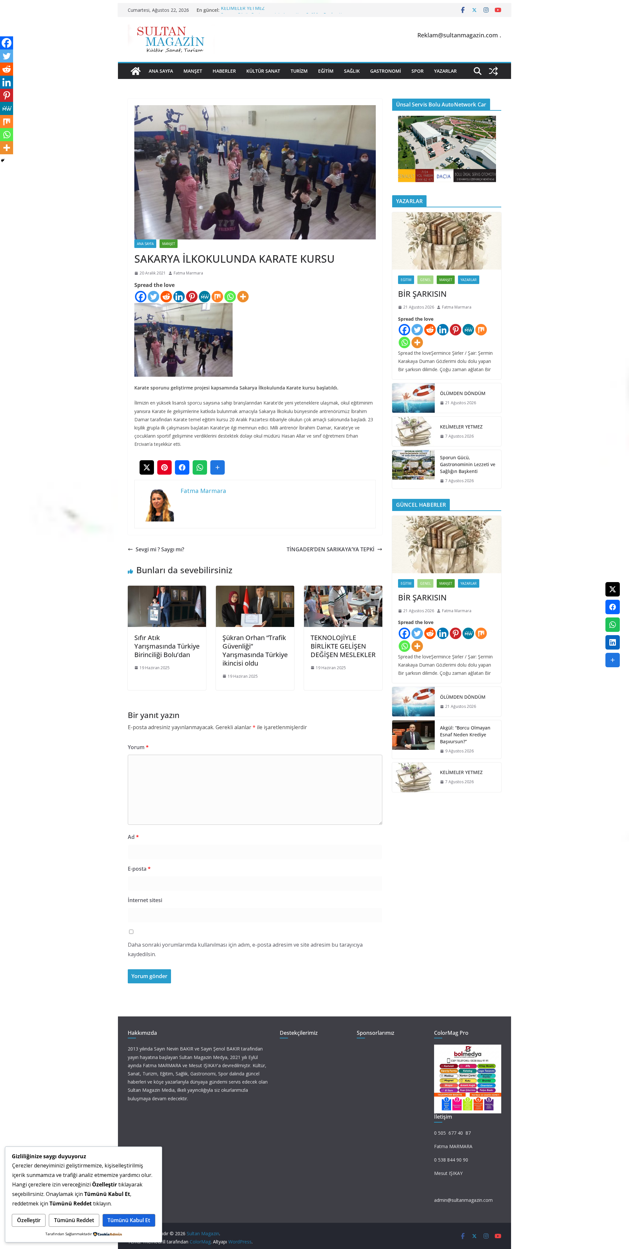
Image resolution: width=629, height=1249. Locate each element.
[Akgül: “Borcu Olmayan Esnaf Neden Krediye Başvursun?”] (413, 739)
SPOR (417, 71)
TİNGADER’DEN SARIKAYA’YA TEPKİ (330, 549)
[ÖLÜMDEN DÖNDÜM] (413, 398)
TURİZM (299, 71)
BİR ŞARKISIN (422, 293)
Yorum (138, 747)
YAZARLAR (445, 71)
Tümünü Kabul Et (128, 1220)
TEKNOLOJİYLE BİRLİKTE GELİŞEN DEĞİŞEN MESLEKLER (343, 646)
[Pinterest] (192, 296)
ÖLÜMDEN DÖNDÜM (463, 393)
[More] (243, 296)
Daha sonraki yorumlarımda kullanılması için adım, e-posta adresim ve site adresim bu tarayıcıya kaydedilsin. (245, 949)
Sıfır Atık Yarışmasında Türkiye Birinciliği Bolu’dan (167, 646)
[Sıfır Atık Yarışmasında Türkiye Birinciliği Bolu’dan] (167, 590)
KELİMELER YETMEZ (243, 10)
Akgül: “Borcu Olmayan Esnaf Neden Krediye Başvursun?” (465, 735)
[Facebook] (140, 296)
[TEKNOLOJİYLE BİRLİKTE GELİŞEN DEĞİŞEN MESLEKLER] (343, 590)
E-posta (139, 868)
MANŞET (192, 71)
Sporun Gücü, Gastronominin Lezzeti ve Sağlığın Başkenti (467, 464)
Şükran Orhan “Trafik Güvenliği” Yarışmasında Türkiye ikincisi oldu (255, 650)
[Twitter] (153, 296)
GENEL (425, 279)
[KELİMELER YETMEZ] (413, 431)
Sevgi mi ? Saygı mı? (160, 549)
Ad (133, 837)
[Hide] (2, 160)
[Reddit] (166, 296)
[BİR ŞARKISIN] (446, 241)
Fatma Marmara (188, 273)
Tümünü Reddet (74, 1220)
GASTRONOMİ (385, 71)
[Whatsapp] (230, 296)
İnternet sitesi (145, 900)
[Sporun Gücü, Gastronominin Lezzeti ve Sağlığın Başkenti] (413, 469)
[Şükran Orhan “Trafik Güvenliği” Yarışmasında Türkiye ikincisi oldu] (255, 590)
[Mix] (217, 296)
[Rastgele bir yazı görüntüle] (493, 71)
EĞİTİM (326, 71)
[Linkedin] (179, 296)
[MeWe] (204, 296)
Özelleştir (29, 1220)
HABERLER (224, 71)
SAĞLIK (352, 71)
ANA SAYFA (161, 71)
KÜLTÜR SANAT (263, 71)
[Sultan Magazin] (135, 71)
